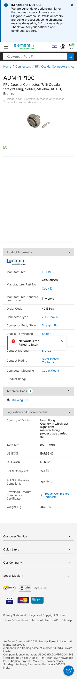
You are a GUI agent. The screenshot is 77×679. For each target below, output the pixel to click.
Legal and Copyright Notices (47, 615)
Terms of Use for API (45, 620)
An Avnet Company (15, 641)
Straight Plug (50, 325)
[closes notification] (72, 5)
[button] (5, 47)
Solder (46, 333)
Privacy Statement (14, 615)
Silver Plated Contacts (50, 360)
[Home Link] (31, 47)
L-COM (47, 272)
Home (7, 66)
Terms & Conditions (15, 620)
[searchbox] (35, 56)
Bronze (46, 350)
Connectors (23, 66)
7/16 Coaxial (50, 317)
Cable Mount (50, 370)
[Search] (70, 56)
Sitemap (67, 620)
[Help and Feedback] (68, 670)
